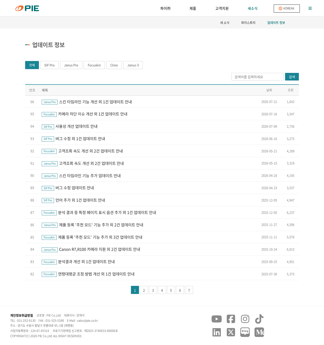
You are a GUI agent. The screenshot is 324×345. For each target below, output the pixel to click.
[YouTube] (216, 319)
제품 (193, 8)
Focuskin (94, 65)
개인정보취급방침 (21, 315)
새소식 (253, 8)
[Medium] (259, 332)
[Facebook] (231, 319)
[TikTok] (259, 319)
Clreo (114, 65)
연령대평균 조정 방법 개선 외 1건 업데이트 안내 (89, 274)
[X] (231, 332)
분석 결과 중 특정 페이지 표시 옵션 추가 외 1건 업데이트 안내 (100, 212)
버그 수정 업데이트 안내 (69, 187)
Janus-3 (133, 65)
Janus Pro (71, 65)
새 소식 (224, 22)
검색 (292, 76)
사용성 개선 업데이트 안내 (70, 126)
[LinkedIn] (216, 332)
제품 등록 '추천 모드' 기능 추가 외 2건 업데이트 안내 (93, 224)
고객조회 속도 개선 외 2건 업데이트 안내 (83, 151)
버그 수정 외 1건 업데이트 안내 (74, 138)
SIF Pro (49, 65)
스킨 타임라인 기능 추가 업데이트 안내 (82, 175)
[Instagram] (245, 319)
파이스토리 (248, 22)
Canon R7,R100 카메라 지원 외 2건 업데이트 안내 (92, 249)
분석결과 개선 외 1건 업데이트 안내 (79, 261)
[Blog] (245, 332)
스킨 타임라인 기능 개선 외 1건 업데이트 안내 (88, 101)
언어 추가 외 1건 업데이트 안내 (74, 200)
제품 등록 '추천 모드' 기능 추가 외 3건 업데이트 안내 (93, 237)
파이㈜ (165, 8)
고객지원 (222, 8)
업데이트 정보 (276, 22)
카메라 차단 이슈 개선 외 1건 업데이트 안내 (85, 114)
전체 (32, 65)
